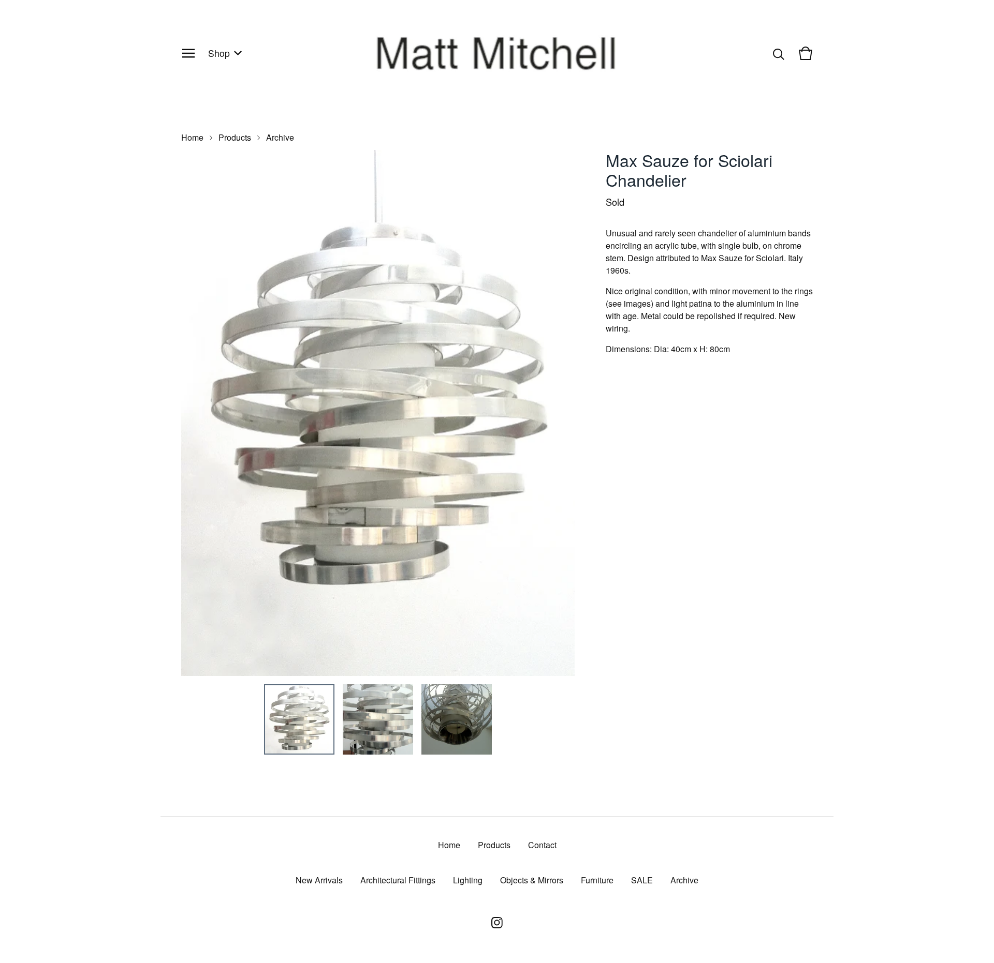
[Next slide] (560, 413)
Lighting (468, 880)
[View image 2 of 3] (378, 719)
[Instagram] (497, 922)
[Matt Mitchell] (497, 53)
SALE (642, 880)
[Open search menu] (778, 53)
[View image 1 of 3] (299, 719)
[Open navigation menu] (188, 53)
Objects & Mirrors (531, 880)
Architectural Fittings (397, 880)
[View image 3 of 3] (456, 719)
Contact (542, 845)
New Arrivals (319, 880)
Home (192, 137)
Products (234, 137)
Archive (280, 137)
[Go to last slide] (195, 413)
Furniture (597, 880)
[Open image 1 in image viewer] (378, 413)
